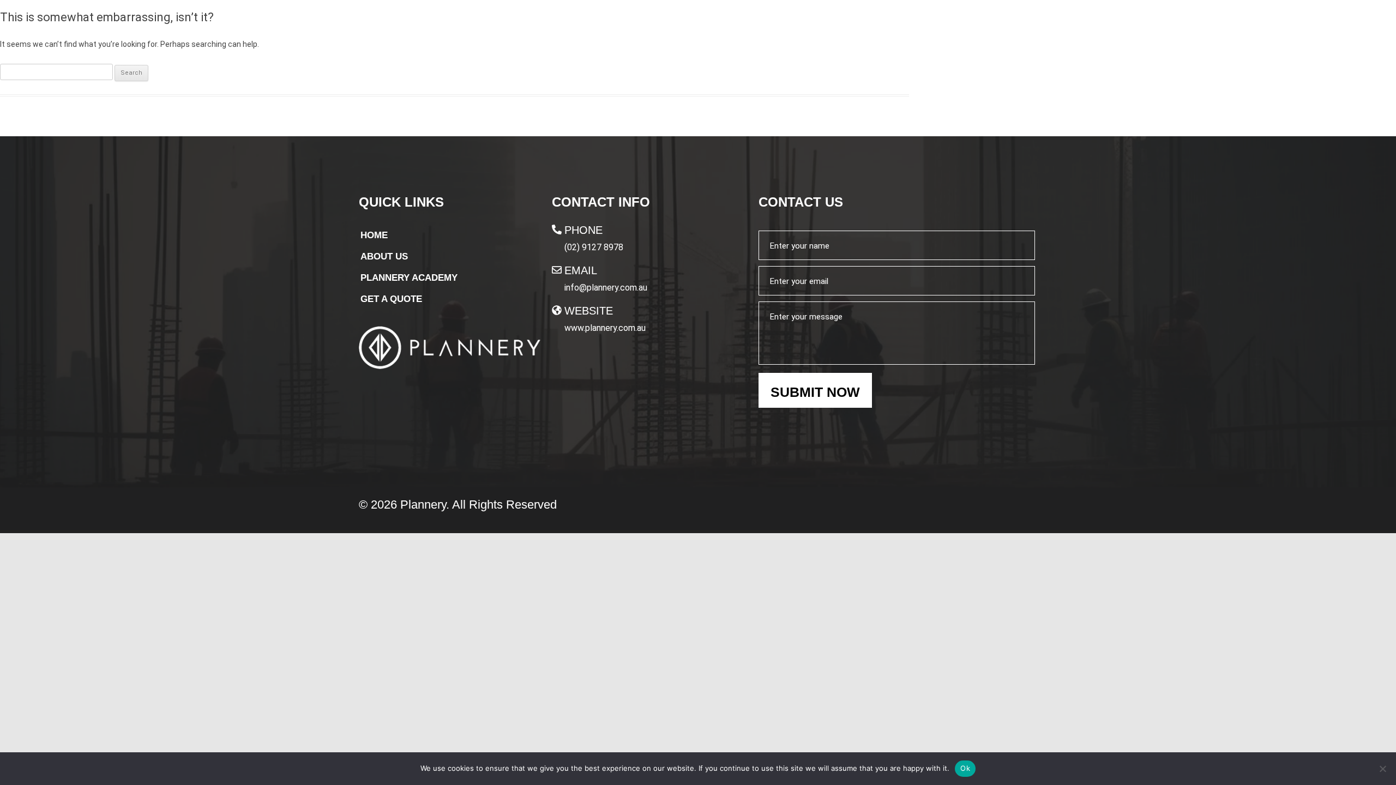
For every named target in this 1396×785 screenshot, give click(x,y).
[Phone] (557, 229)
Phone (583, 230)
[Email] (557, 270)
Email (580, 270)
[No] (1382, 768)
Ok (965, 768)
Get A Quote (992, 31)
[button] (881, 31)
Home (637, 31)
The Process (771, 31)
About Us (694, 31)
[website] (557, 310)
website (588, 311)
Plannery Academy (875, 31)
